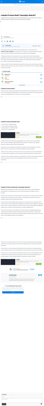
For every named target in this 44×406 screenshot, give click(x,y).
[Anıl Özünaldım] (5, 275)
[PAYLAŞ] (2, 42)
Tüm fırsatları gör (22, 85)
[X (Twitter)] (39, 275)
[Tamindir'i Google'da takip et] (22, 269)
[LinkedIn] (41, 275)
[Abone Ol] (13, 41)
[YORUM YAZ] (10, 42)
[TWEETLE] (5, 42)
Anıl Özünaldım (7, 36)
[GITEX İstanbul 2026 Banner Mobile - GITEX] (22, 4)
